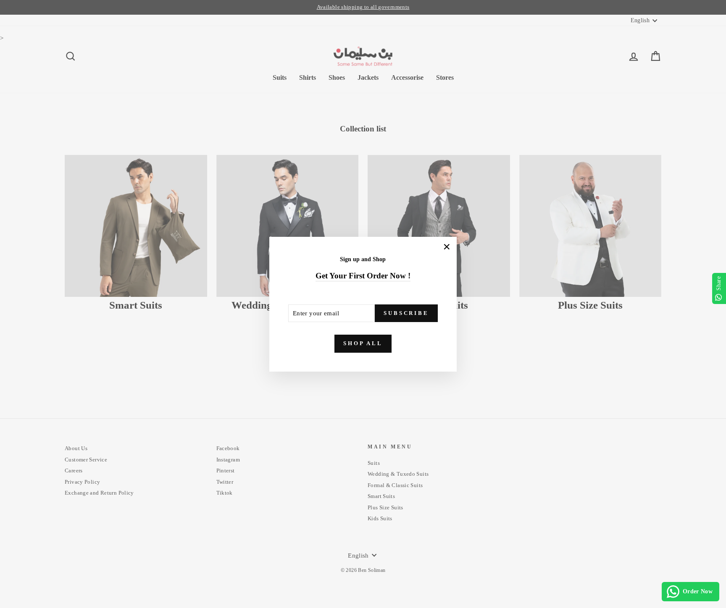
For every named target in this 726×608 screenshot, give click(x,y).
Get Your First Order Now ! (363, 275)
